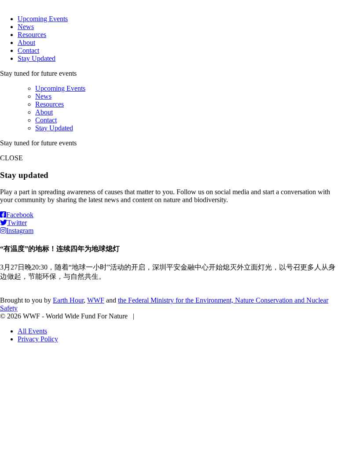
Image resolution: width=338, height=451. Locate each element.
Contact (28, 50)
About (26, 42)
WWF (95, 300)
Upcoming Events (43, 18)
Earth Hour (68, 300)
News (26, 26)
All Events (32, 331)
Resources (32, 34)
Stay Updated (36, 58)
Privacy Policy (38, 339)
